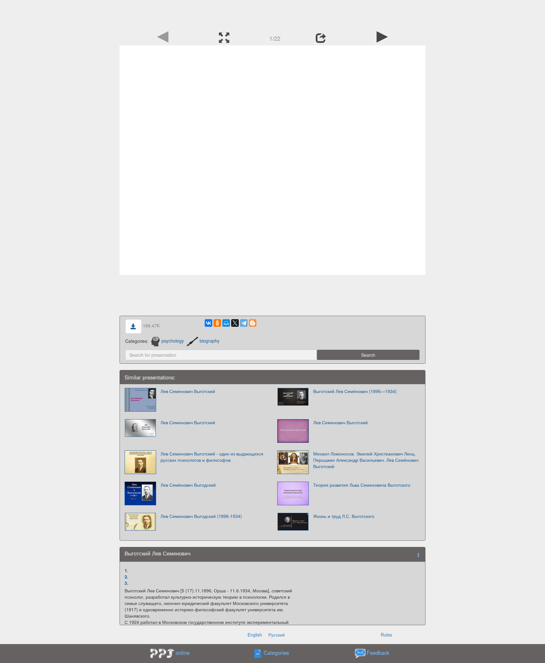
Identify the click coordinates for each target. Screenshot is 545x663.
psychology (172, 340)
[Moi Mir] (226, 323)
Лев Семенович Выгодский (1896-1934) (201, 516)
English (255, 634)
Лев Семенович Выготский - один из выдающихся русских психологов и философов (212, 456)
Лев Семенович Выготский (188, 391)
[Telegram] (244, 323)
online (183, 652)
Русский (276, 634)
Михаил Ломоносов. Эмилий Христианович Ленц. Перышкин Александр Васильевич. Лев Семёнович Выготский (366, 459)
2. (126, 576)
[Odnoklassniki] (217, 323)
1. (126, 570)
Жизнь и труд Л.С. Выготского (343, 516)
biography (210, 340)
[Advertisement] (272, 14)
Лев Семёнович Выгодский (188, 485)
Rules (386, 634)
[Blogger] (252, 323)
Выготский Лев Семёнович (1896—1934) (355, 391)
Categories (276, 652)
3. (126, 583)
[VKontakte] (208, 323)
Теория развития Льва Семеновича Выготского (361, 485)
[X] (235, 323)
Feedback (378, 652)
